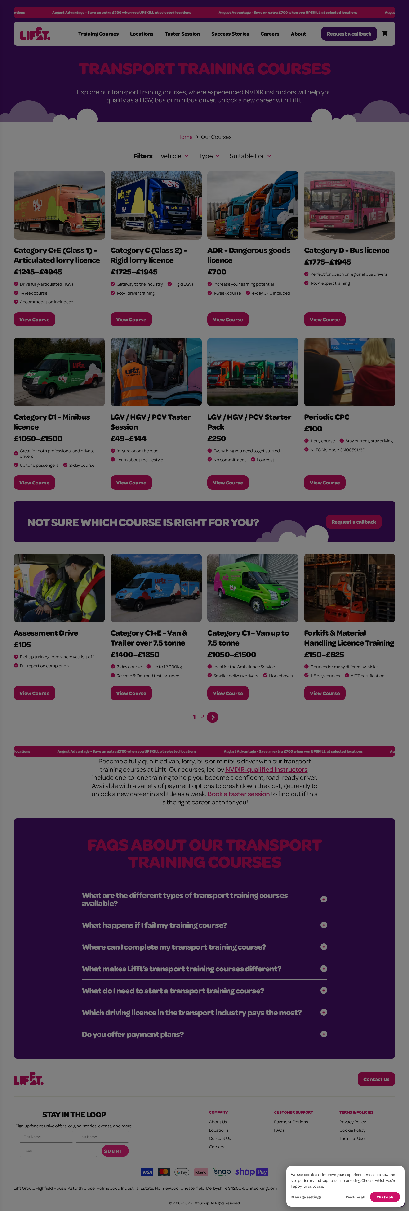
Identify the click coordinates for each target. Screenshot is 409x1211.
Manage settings (306, 1196)
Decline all (355, 1196)
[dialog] (345, 1186)
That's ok (385, 1196)
